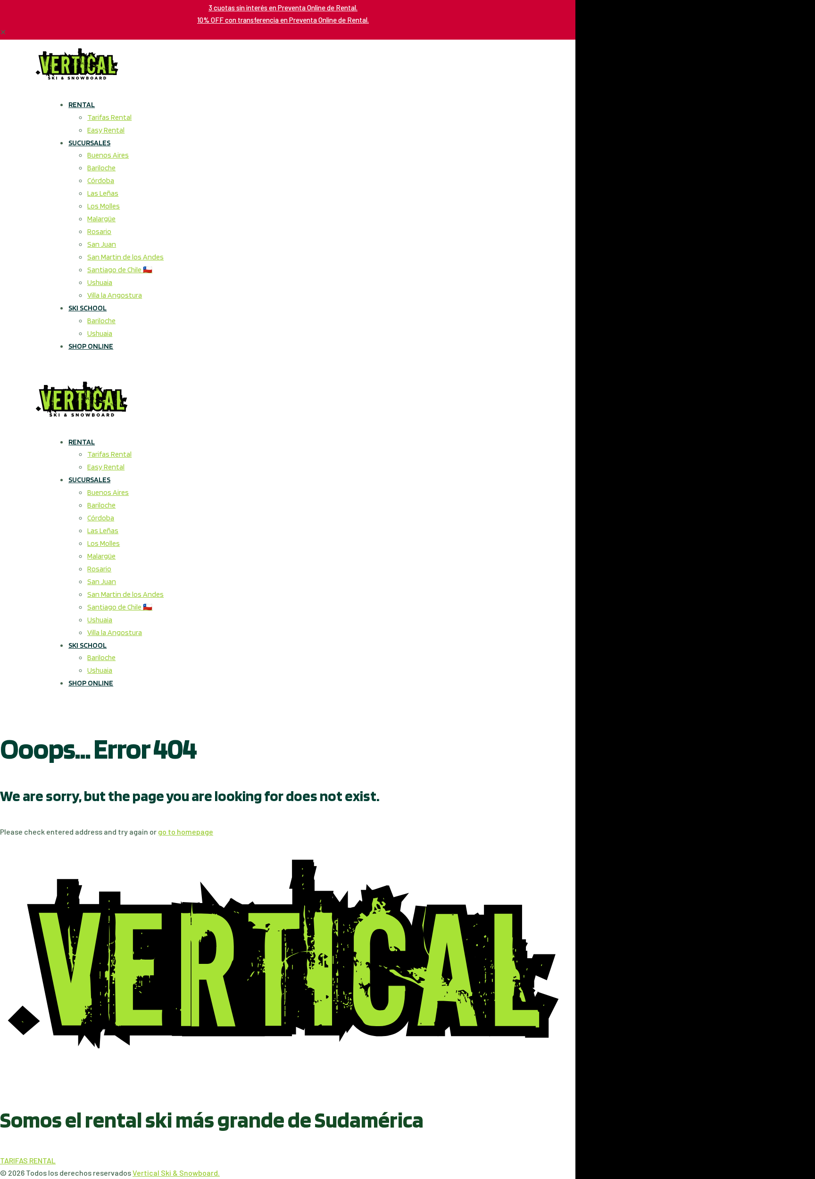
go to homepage (185, 831)
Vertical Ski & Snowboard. (176, 1172)
